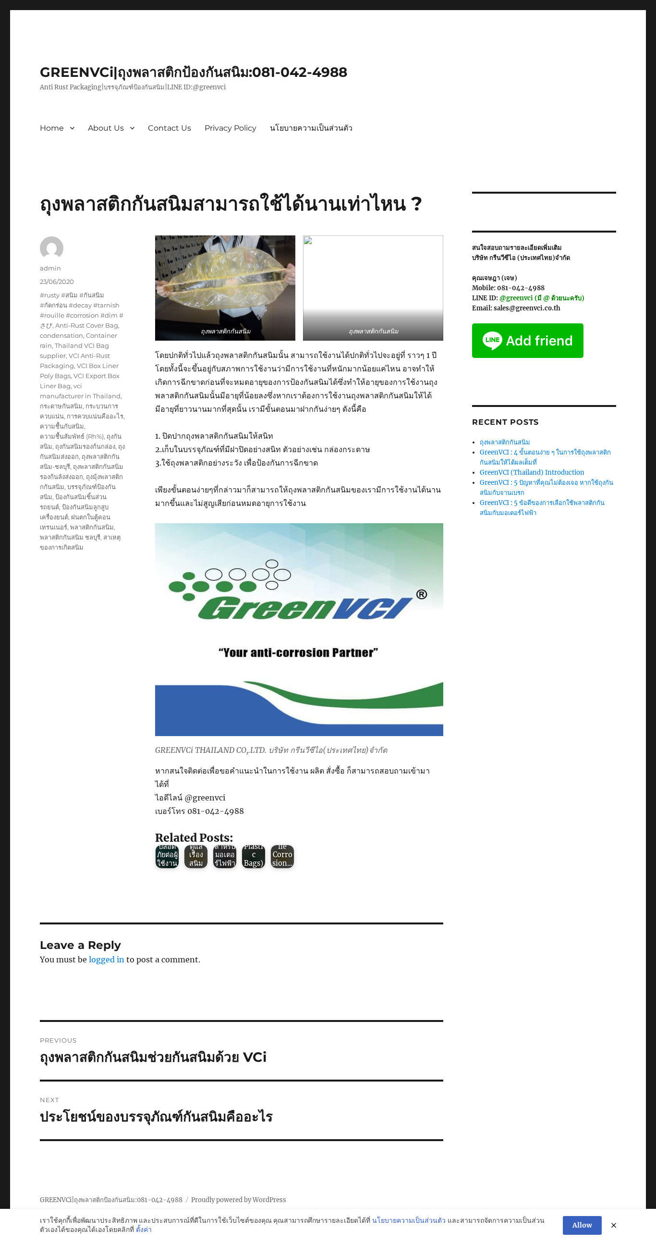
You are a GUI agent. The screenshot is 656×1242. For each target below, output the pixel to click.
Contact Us (169, 128)
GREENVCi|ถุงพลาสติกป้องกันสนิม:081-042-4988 (193, 72)
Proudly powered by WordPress (238, 1200)
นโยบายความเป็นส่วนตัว (311, 128)
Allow (582, 1225)
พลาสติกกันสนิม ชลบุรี (70, 537)
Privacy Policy (230, 128)
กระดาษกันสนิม (61, 406)
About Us (106, 128)
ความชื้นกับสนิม (62, 426)
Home (52, 128)
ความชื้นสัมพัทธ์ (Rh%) (72, 436)
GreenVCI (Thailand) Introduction (532, 472)
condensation (61, 335)
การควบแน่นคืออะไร (95, 416)
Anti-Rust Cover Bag (86, 325)
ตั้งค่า (144, 1229)
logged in (106, 959)
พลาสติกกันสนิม (92, 527)
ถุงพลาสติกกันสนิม (505, 442)
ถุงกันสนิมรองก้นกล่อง (85, 446)
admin (50, 268)
